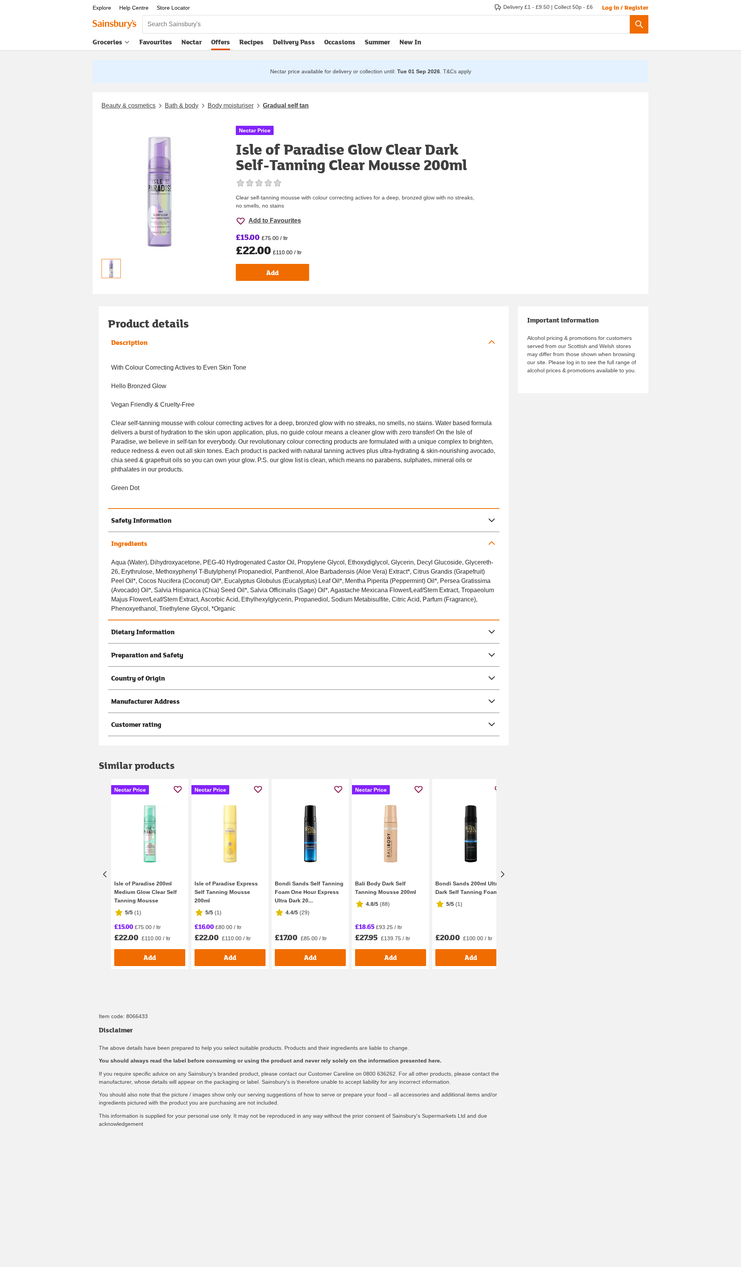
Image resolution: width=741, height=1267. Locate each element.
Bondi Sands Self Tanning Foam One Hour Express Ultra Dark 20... (309, 892)
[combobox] (386, 24)
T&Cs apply (457, 71)
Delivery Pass (294, 43)
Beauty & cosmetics (129, 105)
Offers (220, 42)
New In (410, 42)
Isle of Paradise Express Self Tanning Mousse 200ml (226, 892)
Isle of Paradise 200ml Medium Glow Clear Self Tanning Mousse (145, 892)
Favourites (155, 42)
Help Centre (134, 8)
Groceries (107, 42)
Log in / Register (625, 7)
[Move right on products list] (502, 874)
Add (272, 272)
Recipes (251, 42)
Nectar (191, 42)
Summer (377, 42)
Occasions (339, 42)
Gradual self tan (286, 105)
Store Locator (173, 8)
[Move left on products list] (105, 874)
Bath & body (181, 105)
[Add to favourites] (178, 789)
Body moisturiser (231, 105)
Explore (102, 8)
